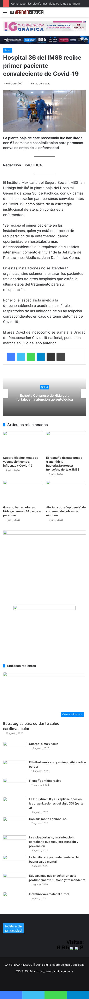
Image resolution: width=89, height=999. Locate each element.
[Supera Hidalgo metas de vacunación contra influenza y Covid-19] (23, 442)
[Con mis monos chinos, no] (14, 824)
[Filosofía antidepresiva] (14, 786)
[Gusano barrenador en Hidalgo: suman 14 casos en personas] (23, 492)
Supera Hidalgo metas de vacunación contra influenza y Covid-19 (20, 461)
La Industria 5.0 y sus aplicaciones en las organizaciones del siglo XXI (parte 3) (56, 803)
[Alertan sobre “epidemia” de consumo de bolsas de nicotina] (66, 492)
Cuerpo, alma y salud (44, 744)
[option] (44, 393)
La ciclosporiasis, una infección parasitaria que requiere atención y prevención (53, 842)
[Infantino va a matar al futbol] (14, 900)
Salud (7, 50)
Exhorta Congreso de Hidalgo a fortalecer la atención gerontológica (44, 397)
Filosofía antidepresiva (45, 780)
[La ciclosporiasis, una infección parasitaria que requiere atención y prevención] (14, 843)
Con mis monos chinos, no (48, 819)
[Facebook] (11, 357)
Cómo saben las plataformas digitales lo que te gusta (45, 3)
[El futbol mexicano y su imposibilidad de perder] (14, 768)
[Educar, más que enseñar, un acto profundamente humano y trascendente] (14, 881)
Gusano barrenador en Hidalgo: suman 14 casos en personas (22, 511)
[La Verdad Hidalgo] (26, 12)
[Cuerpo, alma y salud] (14, 749)
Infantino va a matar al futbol (49, 894)
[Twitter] (21, 357)
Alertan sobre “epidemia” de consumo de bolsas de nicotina (66, 511)
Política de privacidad (13, 928)
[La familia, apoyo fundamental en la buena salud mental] (14, 863)
